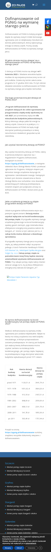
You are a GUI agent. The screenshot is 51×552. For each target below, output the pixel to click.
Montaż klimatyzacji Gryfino (18, 490)
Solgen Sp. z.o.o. (11, 253)
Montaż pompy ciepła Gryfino (19, 486)
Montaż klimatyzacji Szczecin (18, 471)
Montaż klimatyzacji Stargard (18, 509)
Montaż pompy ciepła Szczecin (19, 467)
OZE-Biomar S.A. (11, 250)
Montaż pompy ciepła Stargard (19, 506)
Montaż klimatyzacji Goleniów (19, 529)
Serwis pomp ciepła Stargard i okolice (22, 513)
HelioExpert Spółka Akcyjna (30, 250)
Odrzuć (19, 548)
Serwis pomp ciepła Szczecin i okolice (22, 474)
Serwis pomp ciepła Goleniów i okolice (22, 533)
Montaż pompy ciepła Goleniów (19, 525)
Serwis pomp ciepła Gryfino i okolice (21, 494)
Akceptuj (8, 548)
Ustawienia (31, 548)
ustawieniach (30, 543)
